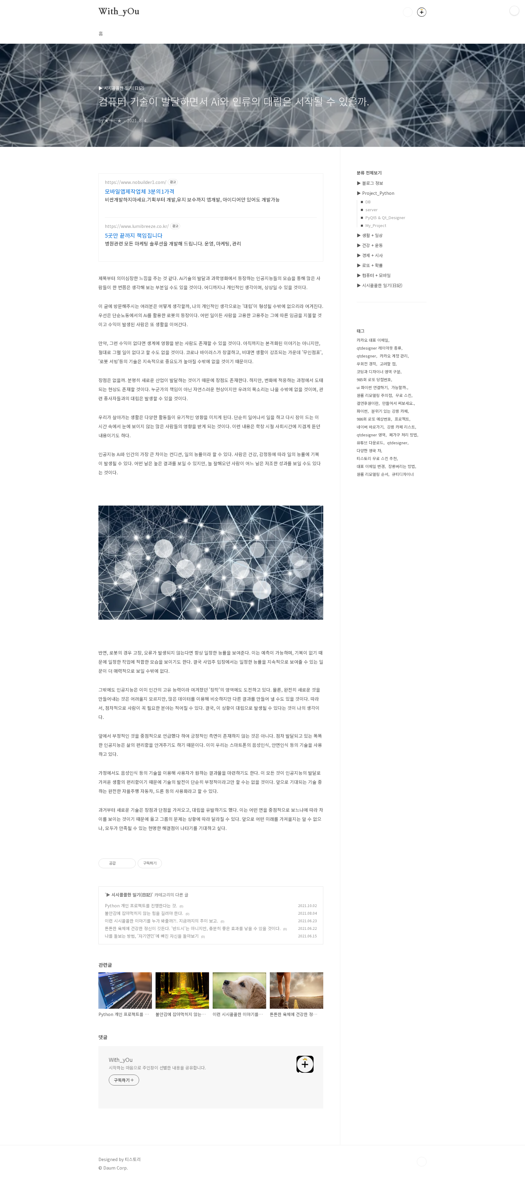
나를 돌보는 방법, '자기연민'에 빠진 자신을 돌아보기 (152, 936)
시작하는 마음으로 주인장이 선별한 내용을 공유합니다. (157, 1068)
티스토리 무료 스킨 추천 (377, 458)
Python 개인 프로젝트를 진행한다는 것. (141, 906)
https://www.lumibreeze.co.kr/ (137, 226)
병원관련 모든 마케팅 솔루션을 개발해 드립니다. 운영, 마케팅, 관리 (173, 243)
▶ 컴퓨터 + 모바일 (374, 275)
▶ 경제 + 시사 (370, 255)
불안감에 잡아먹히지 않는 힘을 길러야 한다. (144, 913)
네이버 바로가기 (370, 427)
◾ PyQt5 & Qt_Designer (382, 217)
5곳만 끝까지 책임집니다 (134, 235)
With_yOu (118, 12)
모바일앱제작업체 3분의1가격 (139, 191)
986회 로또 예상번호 (374, 419)
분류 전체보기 (369, 173)
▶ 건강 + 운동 (370, 245)
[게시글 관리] (129, 863)
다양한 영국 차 (369, 450)
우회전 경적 (366, 364)
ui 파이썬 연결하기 (372, 387)
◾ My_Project (372, 225)
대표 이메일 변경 (371, 466)
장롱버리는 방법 (401, 466)
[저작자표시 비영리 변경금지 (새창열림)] (170, 863)
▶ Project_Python (375, 193)
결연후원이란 (368, 403)
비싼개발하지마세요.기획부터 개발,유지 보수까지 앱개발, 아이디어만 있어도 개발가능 (192, 199)
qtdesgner (366, 356)
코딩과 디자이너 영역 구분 (378, 371)
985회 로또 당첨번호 (374, 379)
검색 (407, 12)
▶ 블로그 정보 (370, 183)
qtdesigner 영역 (371, 435)
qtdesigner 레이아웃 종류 (379, 348)
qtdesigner (397, 442)
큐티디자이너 (403, 474)
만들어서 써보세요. (398, 403)
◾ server (368, 209)
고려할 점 (388, 364)
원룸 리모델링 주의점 (374, 395)
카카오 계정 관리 (394, 356)
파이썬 (362, 411)
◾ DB (365, 202)
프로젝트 (402, 419)
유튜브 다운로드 (370, 442)
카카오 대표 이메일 (372, 340)
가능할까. (399, 387)
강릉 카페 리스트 (401, 427)
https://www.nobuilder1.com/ (135, 182)
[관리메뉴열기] (514, 10)
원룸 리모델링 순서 (372, 474)
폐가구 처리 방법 (403, 435)
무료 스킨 (403, 395)
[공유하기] (121, 863)
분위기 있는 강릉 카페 (389, 411)
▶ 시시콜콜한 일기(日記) (129, 895)
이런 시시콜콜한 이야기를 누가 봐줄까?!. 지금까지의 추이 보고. (161, 921)
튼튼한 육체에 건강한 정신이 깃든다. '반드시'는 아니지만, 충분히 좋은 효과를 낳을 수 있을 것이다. (193, 928)
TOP (422, 1162)
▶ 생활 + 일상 (370, 235)
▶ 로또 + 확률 (370, 265)
